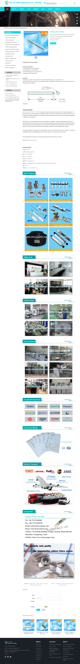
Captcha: (33, 606)
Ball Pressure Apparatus (68, 654)
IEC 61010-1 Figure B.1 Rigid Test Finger (70, 633)
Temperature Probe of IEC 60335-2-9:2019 (28, 633)
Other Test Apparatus (10, 67)
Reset (43, 609)
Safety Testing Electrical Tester (12, 51)
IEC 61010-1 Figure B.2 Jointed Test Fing (56, 633)
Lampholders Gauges (10, 53)
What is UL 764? (52, 646)
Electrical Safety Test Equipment (12, 49)
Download (36, 9)
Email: (33, 598)
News (29, 9)
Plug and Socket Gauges (11, 37)
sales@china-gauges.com (51, 3)
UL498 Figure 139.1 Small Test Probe (42, 633)
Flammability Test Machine (11, 42)
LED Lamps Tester (9, 56)
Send (38, 609)
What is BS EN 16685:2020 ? (11, 86)
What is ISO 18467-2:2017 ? (11, 84)
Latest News (52, 642)
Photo (43, 9)
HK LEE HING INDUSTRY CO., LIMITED (31, 112)
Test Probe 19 (39, 648)
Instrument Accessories (10, 65)
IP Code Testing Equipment (11, 47)
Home (7, 9)
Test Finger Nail (66, 652)
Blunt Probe (65, 656)
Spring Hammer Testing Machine (12, 44)
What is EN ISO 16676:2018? (55, 644)
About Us (14, 9)
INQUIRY (54, 43)
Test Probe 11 (39, 646)
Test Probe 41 (39, 655)
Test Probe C (38, 657)
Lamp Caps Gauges (10, 40)
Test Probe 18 (39, 650)
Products (22, 9)
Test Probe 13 (39, 652)
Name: (33, 595)
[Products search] (75, 3)
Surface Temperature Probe (69, 644)
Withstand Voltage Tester (11, 58)
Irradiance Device (9, 60)
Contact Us (58, 9)
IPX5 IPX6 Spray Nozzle (67, 646)
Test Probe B (38, 644)
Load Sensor (8, 63)
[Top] (77, 23)
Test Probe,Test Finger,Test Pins (20, 28)
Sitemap (6, 653)
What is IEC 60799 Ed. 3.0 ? (11, 82)
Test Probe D (38, 659)
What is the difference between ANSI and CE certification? (54, 650)
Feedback (50, 9)
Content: (33, 601)
